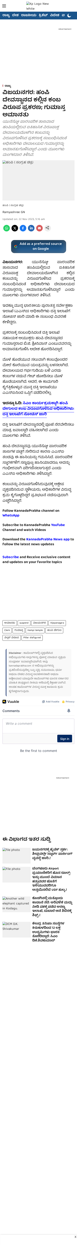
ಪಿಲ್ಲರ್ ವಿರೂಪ (11, 638)
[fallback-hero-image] (16, 856)
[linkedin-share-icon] (31, 231)
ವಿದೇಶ (54, 15)
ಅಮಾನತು (9, 623)
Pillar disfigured (32, 638)
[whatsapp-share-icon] (6, 231)
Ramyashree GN (13, 212)
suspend (24, 623)
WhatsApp (10, 516)
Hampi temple (35, 630)
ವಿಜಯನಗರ (39, 623)
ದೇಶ (15, 15)
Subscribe (10, 557)
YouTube (58, 525)
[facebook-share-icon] (23, 231)
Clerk (7, 630)
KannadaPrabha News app (48, 539)
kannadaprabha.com (20, 666)
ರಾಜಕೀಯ (28, 15)
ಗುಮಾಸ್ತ (18, 630)
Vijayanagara (57, 623)
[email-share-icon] (39, 231)
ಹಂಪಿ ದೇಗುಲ (54, 630)
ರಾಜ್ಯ (6, 15)
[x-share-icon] (14, 231)
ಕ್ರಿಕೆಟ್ (43, 15)
